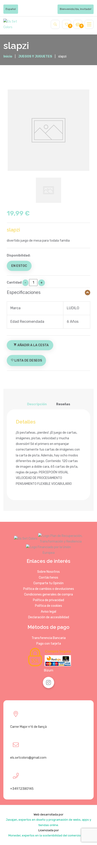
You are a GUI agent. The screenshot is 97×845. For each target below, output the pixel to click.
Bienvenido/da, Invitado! (75, 9)
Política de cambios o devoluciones (48, 589)
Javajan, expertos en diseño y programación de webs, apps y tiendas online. (48, 822)
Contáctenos (48, 577)
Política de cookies (48, 606)
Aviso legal (48, 612)
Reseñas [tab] (63, 404)
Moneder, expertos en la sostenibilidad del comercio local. (48, 835)
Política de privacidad (48, 600)
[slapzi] (48, 130)
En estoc (19, 266)
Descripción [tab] (37, 404)
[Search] (55, 24)
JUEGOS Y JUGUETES (35, 56)
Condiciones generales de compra (48, 594)
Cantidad (14, 282)
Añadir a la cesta (31, 345)
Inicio (7, 56)
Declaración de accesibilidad (48, 617)
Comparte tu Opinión (48, 583)
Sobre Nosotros (48, 572)
